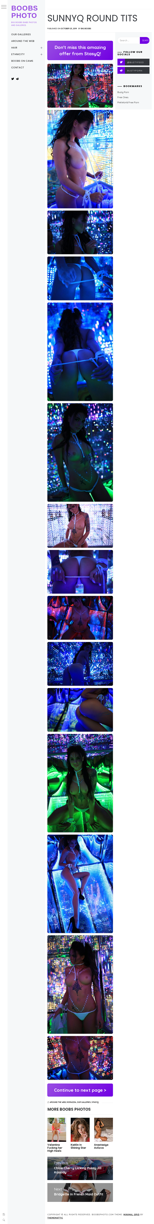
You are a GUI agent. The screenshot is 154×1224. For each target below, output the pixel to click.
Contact (17, 67)
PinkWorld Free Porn (128, 102)
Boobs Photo (24, 11)
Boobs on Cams (22, 61)
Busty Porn (123, 92)
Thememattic (55, 1217)
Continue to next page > (80, 1090)
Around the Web (22, 41)
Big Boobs (86, 28)
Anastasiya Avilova (101, 1146)
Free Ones (122, 97)
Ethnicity (18, 54)
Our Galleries (21, 34)
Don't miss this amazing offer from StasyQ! (80, 50)
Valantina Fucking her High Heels (54, 1148)
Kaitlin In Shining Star (78, 1146)
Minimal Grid (131, 1214)
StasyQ (95, 1102)
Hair (14, 47)
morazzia (71, 1102)
